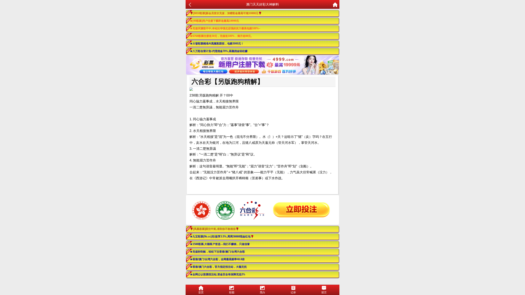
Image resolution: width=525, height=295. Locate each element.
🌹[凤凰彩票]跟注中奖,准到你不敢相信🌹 (214, 228)
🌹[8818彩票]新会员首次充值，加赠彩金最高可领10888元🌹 (226, 13)
